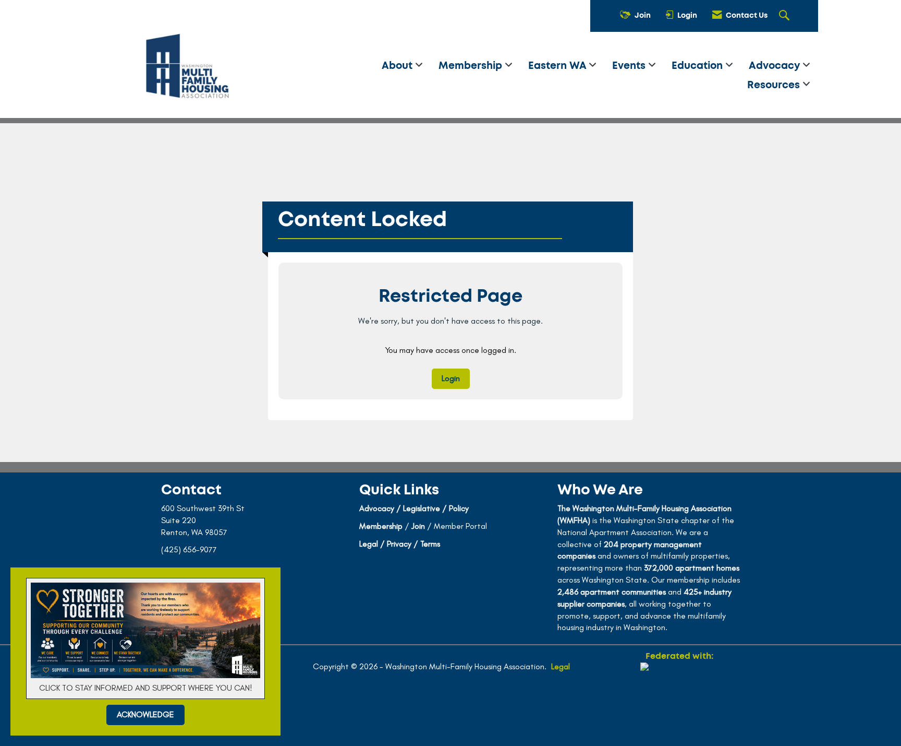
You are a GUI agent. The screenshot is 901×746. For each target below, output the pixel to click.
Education (698, 66)
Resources (774, 85)
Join (418, 526)
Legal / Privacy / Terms (399, 544)
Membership (472, 66)
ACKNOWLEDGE (145, 714)
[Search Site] (785, 16)
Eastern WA (558, 66)
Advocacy (775, 66)
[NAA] (679, 700)
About (398, 66)
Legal (560, 666)
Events (630, 66)
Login (451, 378)
